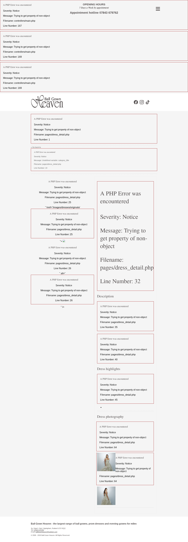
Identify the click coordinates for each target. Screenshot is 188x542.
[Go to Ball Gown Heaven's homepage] (46, 108)
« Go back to (50, 157)
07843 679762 (39, 530)
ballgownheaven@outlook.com (46, 532)
